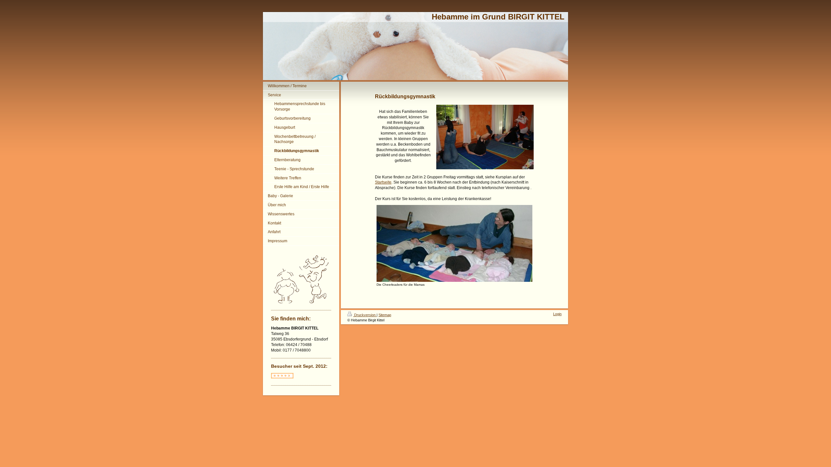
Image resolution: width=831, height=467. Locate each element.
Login (557, 314)
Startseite (383, 182)
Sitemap (384, 315)
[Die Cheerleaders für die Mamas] (454, 243)
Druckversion (365, 315)
